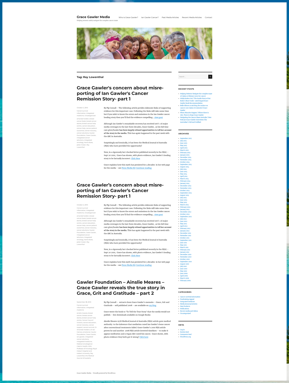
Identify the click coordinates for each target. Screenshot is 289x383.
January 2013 (184, 209)
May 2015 (183, 145)
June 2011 (183, 243)
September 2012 (186, 217)
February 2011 (185, 250)
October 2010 (185, 259)
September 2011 (185, 240)
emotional (86, 332)
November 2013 (185, 188)
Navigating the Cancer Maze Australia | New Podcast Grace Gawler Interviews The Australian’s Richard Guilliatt (195, 119)
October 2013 (184, 191)
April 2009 (184, 276)
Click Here (135, 158)
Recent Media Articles (192, 17)
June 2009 (184, 273)
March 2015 (184, 150)
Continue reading (144, 168)
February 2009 (185, 281)
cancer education (88, 126)
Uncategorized (90, 115)
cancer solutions (83, 133)
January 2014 (184, 183)
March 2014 (184, 179)
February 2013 (185, 207)
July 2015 (183, 141)
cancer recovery (90, 130)
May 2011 (183, 245)
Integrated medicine (84, 341)
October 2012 (185, 214)
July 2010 (183, 266)
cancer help (81, 128)
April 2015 (183, 148)
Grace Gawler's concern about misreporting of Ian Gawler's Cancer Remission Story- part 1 (120, 93)
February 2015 (185, 153)
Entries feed (184, 332)
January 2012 (184, 231)
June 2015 (183, 143)
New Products (185, 306)
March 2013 (184, 205)
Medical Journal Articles (188, 304)
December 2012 (185, 212)
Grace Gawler (91, 135)
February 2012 (185, 228)
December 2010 (185, 254)
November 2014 (185, 160)
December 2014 (185, 157)
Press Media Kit (129, 168)
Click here (144, 337)
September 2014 (186, 164)
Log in (182, 330)
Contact (208, 17)
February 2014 (185, 181)
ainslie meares (82, 313)
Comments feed (185, 334)
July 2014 (183, 169)
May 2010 (183, 271)
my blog (152, 305)
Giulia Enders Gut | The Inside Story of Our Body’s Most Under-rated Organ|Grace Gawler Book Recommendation (195, 100)
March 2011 (184, 247)
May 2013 (183, 202)
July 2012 (183, 219)
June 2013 (183, 200)
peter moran (81, 145)
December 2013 (185, 186)
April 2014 (183, 176)
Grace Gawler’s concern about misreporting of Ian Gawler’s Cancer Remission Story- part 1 (120, 190)
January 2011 (184, 252)
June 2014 (183, 172)
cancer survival (88, 327)
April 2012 (183, 226)
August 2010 (184, 264)
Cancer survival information (190, 297)
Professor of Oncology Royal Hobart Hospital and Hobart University (87, 351)
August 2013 (184, 195)
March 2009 (184, 278)
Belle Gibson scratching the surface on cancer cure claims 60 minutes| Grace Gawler (194, 108)
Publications (184, 309)
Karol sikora (88, 142)
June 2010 (183, 269)
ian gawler (81, 337)
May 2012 (183, 224)
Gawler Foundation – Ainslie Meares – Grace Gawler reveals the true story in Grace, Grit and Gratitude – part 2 (121, 287)
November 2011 (185, 236)
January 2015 (184, 155)
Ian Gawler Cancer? (150, 17)
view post (158, 117)
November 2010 (185, 257)
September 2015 (186, 138)
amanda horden (83, 119)
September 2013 (186, 193)
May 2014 (183, 174)
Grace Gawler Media (93, 17)
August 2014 (184, 167)
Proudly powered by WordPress (104, 373)
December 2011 (185, 233)
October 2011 (184, 238)
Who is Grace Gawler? (128, 17)
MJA (89, 346)
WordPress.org (185, 337)
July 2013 (183, 198)
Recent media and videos (189, 311)
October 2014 (185, 162)
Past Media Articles (170, 17)
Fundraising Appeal (187, 299)
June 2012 (183, 221)
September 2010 (186, 262)
